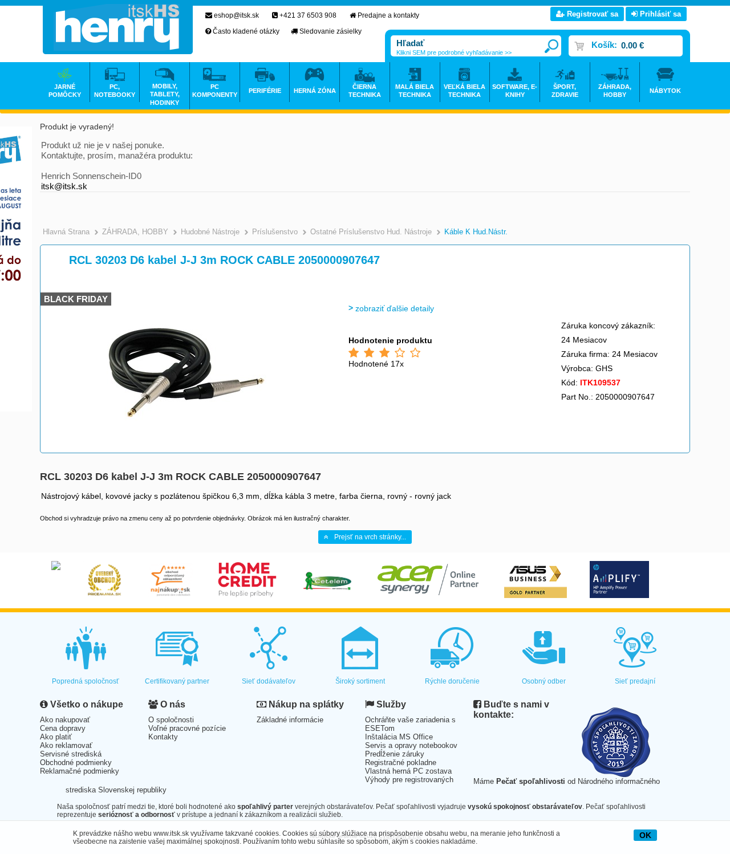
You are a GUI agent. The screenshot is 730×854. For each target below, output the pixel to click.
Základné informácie (290, 719)
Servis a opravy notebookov (411, 745)
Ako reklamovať (66, 745)
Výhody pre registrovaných (409, 779)
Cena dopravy (63, 728)
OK (645, 835)
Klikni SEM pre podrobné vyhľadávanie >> (454, 52)
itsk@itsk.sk (64, 186)
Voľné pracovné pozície (187, 728)
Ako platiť (56, 737)
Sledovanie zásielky (330, 31)
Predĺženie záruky (394, 754)
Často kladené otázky (246, 31)
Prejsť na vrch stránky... (370, 537)
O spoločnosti (171, 719)
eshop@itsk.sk (236, 15)
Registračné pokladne (400, 762)
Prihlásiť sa (659, 14)
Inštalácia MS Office (399, 737)
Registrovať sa (591, 14)
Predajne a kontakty (388, 15)
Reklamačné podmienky (79, 771)
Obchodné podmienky (76, 762)
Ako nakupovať (65, 719)
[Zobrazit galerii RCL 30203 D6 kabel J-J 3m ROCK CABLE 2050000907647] (186, 450)
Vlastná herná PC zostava (408, 771)
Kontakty (163, 737)
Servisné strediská (71, 754)
